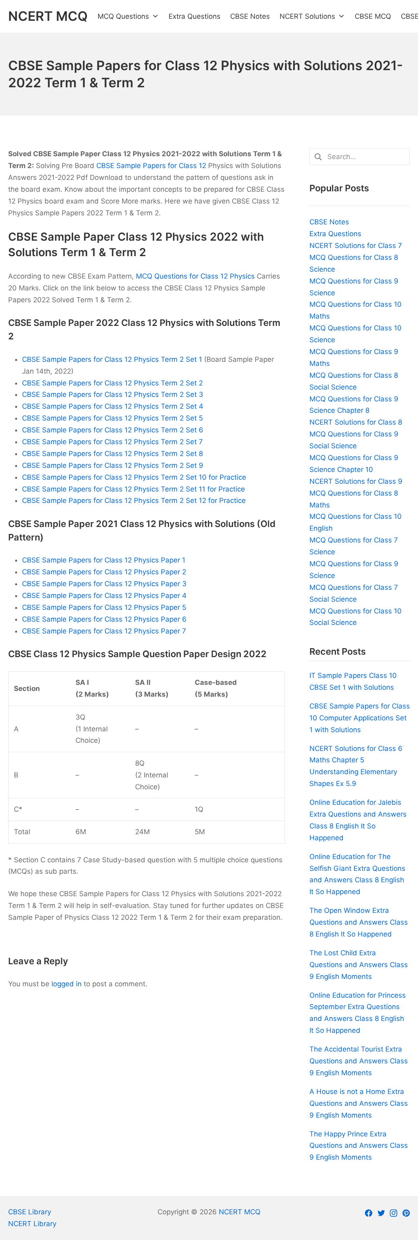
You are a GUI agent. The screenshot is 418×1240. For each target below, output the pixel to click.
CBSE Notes (329, 222)
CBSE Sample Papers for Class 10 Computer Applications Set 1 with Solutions (359, 718)
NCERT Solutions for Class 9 (355, 481)
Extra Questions (335, 234)
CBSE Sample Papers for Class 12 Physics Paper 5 (104, 607)
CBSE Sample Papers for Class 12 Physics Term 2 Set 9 (112, 465)
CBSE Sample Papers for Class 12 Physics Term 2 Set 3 (112, 394)
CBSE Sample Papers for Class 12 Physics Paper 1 (103, 560)
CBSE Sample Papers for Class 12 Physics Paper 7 (104, 631)
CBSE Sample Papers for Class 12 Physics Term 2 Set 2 (112, 383)
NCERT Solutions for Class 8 (355, 422)
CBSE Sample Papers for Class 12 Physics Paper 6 (104, 619)
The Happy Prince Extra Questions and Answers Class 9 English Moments (358, 1146)
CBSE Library (29, 1212)
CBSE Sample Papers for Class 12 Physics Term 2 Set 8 (112, 454)
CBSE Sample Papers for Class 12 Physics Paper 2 (104, 572)
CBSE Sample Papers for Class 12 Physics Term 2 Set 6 (112, 430)
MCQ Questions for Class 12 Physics (195, 276)
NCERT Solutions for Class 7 (355, 245)
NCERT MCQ (239, 1212)
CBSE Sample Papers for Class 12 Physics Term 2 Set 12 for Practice (134, 500)
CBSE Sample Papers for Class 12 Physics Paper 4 (104, 595)
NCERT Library (32, 1224)
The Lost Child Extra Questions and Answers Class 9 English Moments (358, 965)
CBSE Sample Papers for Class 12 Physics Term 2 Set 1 (112, 359)
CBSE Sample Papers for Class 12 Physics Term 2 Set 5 (112, 418)
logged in (66, 984)
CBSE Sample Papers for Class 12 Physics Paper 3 (104, 584)
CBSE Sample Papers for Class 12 (151, 166)
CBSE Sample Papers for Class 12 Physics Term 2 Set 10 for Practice (134, 477)
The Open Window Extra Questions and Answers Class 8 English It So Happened (358, 922)
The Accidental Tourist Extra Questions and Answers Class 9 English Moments (358, 1061)
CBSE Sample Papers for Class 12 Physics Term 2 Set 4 (112, 406)
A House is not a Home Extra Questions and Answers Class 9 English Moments (358, 1103)
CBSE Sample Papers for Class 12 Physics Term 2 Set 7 (112, 442)
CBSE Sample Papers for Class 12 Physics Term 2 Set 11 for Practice (133, 489)
